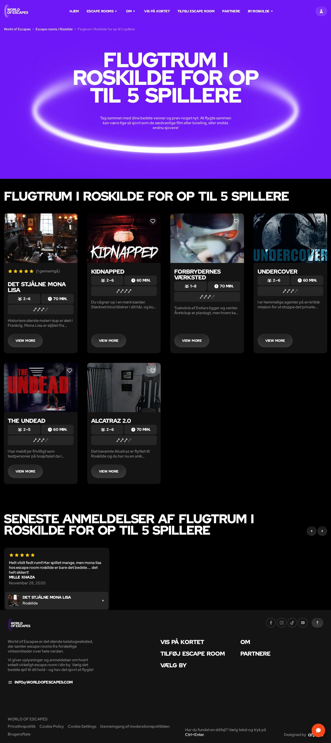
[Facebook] (271, 623)
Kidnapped (107, 271)
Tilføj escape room (195, 11)
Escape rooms (100, 11)
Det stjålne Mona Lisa (37, 287)
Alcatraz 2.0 (111, 421)
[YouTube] (303, 623)
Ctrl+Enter (194, 734)
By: (258, 11)
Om (129, 11)
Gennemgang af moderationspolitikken (135, 726)
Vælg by (173, 665)
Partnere (231, 11)
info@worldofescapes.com (43, 682)
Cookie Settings (82, 726)
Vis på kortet (157, 11)
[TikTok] (292, 623)
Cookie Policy (51, 726)
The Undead (26, 421)
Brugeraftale (19, 734)
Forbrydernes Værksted (197, 274)
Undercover (277, 271)
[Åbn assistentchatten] (318, 730)
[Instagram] (281, 623)
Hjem (74, 11)
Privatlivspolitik (22, 726)
